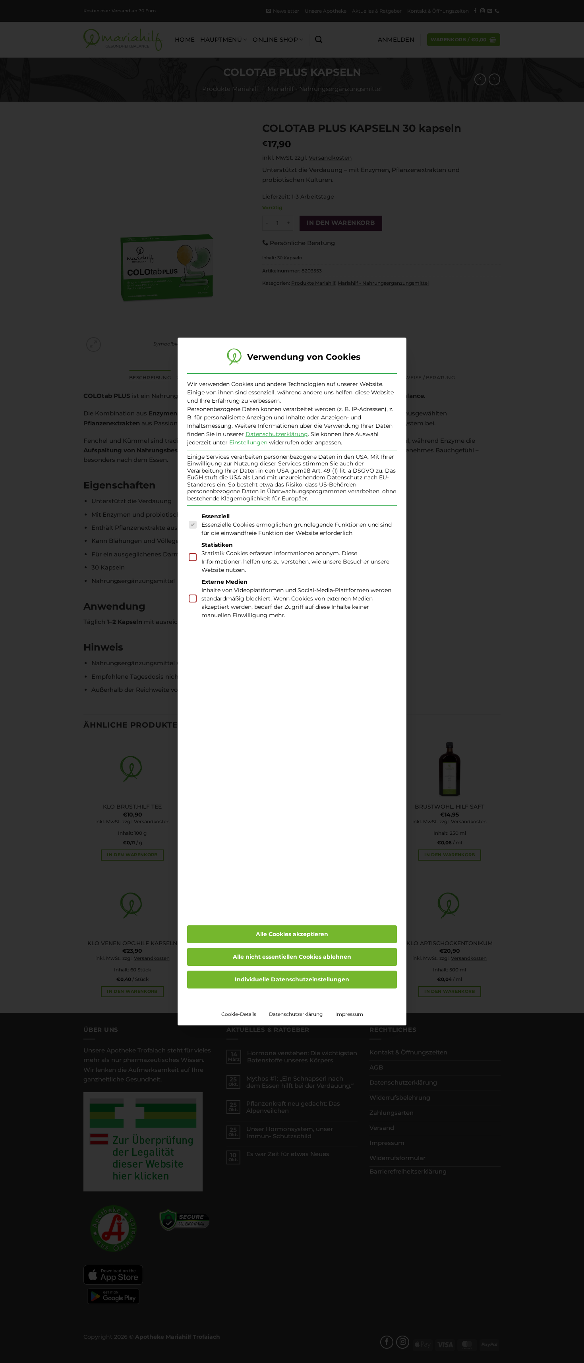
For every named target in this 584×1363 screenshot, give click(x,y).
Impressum (349, 1014)
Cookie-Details (238, 1014)
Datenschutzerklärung (277, 434)
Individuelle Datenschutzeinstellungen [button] (292, 979)
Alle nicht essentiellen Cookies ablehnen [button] (292, 956)
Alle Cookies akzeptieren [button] (292, 934)
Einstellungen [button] (248, 442)
